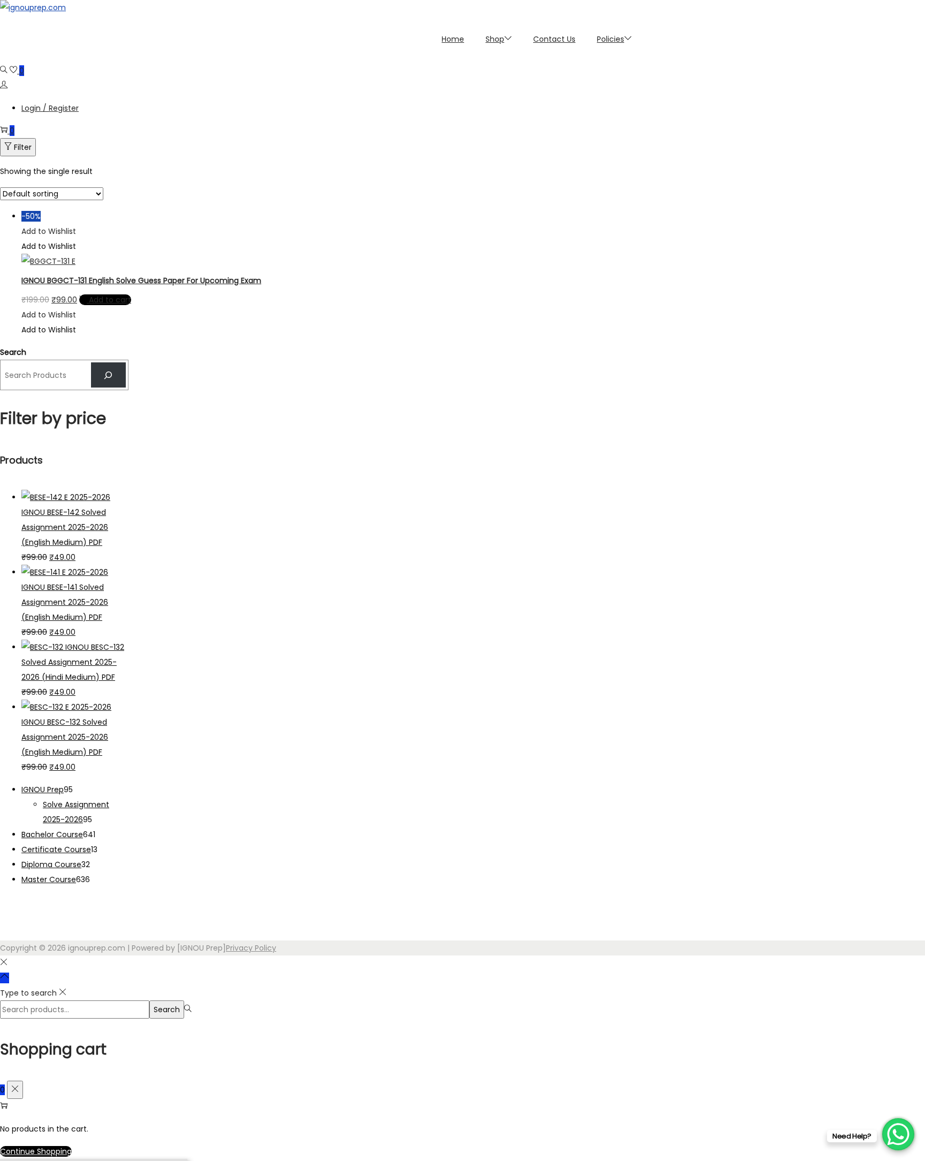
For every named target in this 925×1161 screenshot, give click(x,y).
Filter (23, 147)
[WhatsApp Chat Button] (898, 1134)
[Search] (108, 375)
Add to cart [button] (110, 299)
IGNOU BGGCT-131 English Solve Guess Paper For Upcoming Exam (141, 280)
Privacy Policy (251, 948)
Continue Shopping (36, 1151)
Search (13, 352)
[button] (48, 231)
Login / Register (50, 108)
